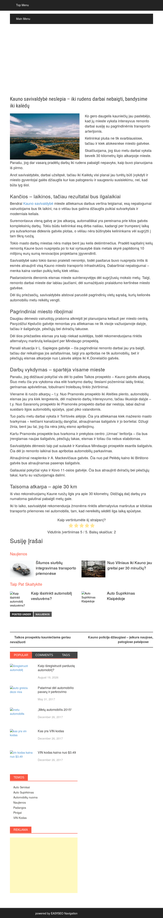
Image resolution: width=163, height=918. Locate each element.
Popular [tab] (21, 655)
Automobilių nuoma (25, 797)
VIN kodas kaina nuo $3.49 (57, 752)
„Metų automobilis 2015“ (55, 709)
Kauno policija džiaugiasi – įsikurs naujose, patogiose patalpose (120, 639)
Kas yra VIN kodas (51, 731)
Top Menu (22, 5)
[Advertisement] (81, 60)
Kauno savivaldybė (38, 203)
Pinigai (17, 813)
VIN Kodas (20, 818)
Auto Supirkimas (23, 792)
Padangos (19, 808)
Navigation (71, 913)
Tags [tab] (66, 655)
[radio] (71, 526)
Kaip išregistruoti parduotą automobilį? (56, 667)
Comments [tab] (44, 655)
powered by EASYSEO (49, 913)
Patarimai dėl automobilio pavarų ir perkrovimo (56, 689)
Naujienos (43, 614)
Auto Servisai (21, 787)
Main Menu (23, 19)
